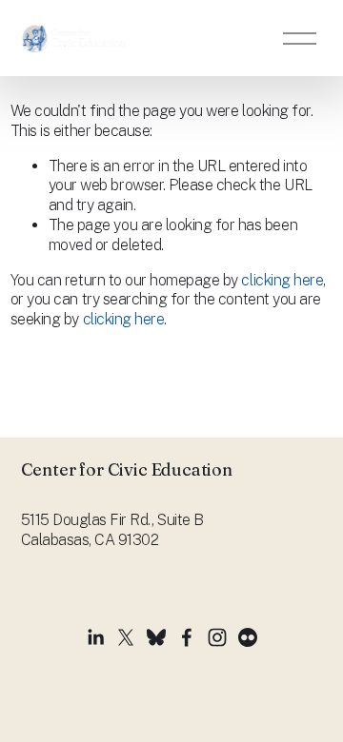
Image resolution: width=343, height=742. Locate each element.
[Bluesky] (156, 637)
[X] (125, 637)
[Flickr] (247, 637)
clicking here (282, 280)
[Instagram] (217, 637)
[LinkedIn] (95, 637)
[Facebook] (186, 637)
